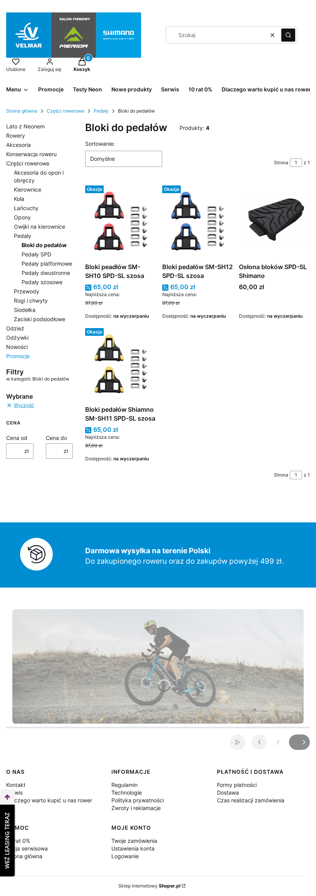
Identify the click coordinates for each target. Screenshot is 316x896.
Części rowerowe (65, 111)
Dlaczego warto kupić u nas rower (49, 800)
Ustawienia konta (133, 848)
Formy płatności (237, 784)
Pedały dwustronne (46, 272)
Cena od (16, 438)
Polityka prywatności (137, 800)
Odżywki (17, 337)
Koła (19, 198)
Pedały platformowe (47, 263)
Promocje (18, 356)
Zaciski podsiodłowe (39, 319)
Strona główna (21, 111)
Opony (22, 217)
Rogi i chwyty (31, 300)
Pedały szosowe (42, 282)
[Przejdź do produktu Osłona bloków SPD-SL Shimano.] (274, 220)
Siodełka (24, 310)
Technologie (126, 792)
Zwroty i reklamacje (136, 808)
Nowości (17, 347)
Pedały (101, 111)
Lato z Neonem (25, 126)
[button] (288, 35)
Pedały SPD (36, 254)
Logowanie (125, 856)
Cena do (56, 438)
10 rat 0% (18, 840)
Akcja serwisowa (27, 848)
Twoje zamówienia (134, 840)
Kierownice (27, 189)
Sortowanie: (100, 143)
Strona (281, 162)
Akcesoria (18, 144)
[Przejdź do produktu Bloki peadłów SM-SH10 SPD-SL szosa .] (120, 220)
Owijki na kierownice (39, 226)
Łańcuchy (26, 208)
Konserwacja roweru (31, 154)
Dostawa (228, 792)
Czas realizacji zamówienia (250, 800)
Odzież (15, 328)
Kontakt (15, 784)
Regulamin (124, 784)
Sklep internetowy (149, 886)
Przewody (26, 291)
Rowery (15, 135)
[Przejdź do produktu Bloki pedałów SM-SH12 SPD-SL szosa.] (197, 220)
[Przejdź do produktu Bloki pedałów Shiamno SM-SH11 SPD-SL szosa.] (120, 363)
